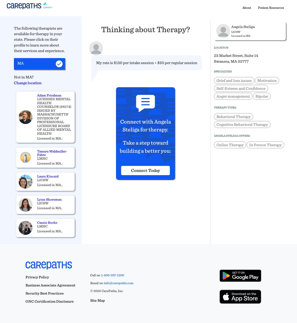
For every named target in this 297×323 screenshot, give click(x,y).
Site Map (97, 300)
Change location (28, 82)
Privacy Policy (37, 277)
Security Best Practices (45, 293)
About (246, 7)
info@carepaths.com (118, 283)
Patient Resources (271, 7)
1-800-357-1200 (112, 275)
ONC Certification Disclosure (50, 301)
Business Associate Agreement (50, 285)
